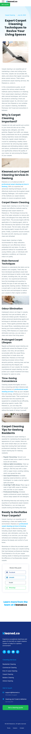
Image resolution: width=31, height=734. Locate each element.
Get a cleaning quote (15, 708)
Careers (15, 728)
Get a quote (5, 4)
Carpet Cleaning (10, 15)
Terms (8, 728)
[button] (15, 572)
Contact (22, 728)
